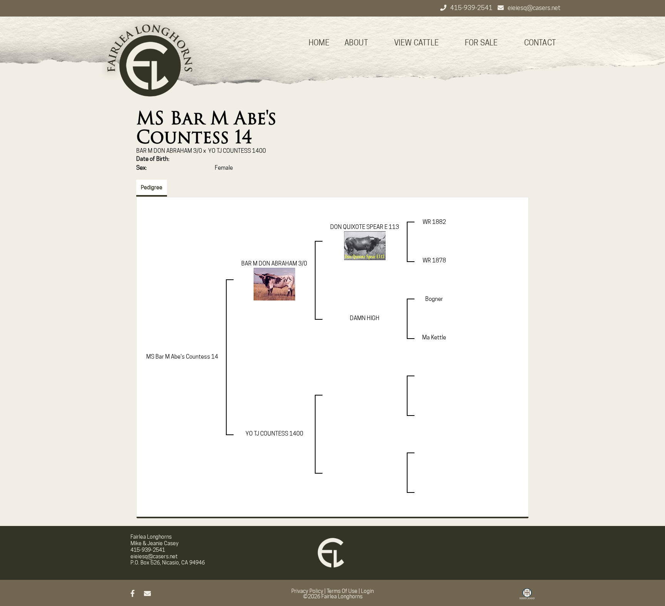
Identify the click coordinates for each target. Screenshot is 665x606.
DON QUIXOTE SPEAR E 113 (364, 227)
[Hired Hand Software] (527, 596)
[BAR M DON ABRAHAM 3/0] (274, 283)
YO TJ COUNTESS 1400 (237, 150)
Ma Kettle (434, 337)
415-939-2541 (472, 8)
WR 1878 (434, 260)
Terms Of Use (342, 591)
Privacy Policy (307, 591)
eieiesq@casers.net (534, 8)
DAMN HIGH (364, 318)
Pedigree (151, 187)
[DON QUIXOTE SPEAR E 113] (365, 245)
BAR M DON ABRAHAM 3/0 (169, 150)
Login (367, 591)
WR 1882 (434, 222)
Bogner (434, 298)
